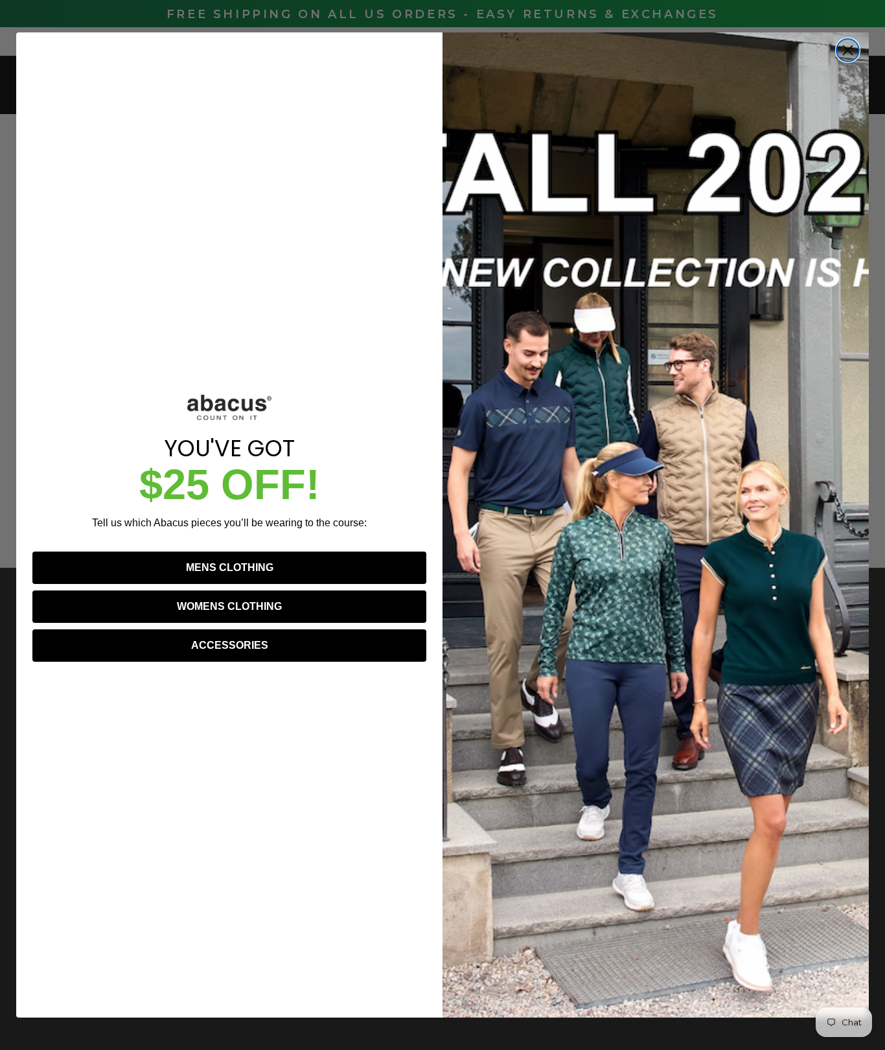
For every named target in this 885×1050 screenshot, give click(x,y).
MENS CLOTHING (229, 567)
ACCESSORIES (229, 645)
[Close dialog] (847, 50)
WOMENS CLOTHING (229, 606)
